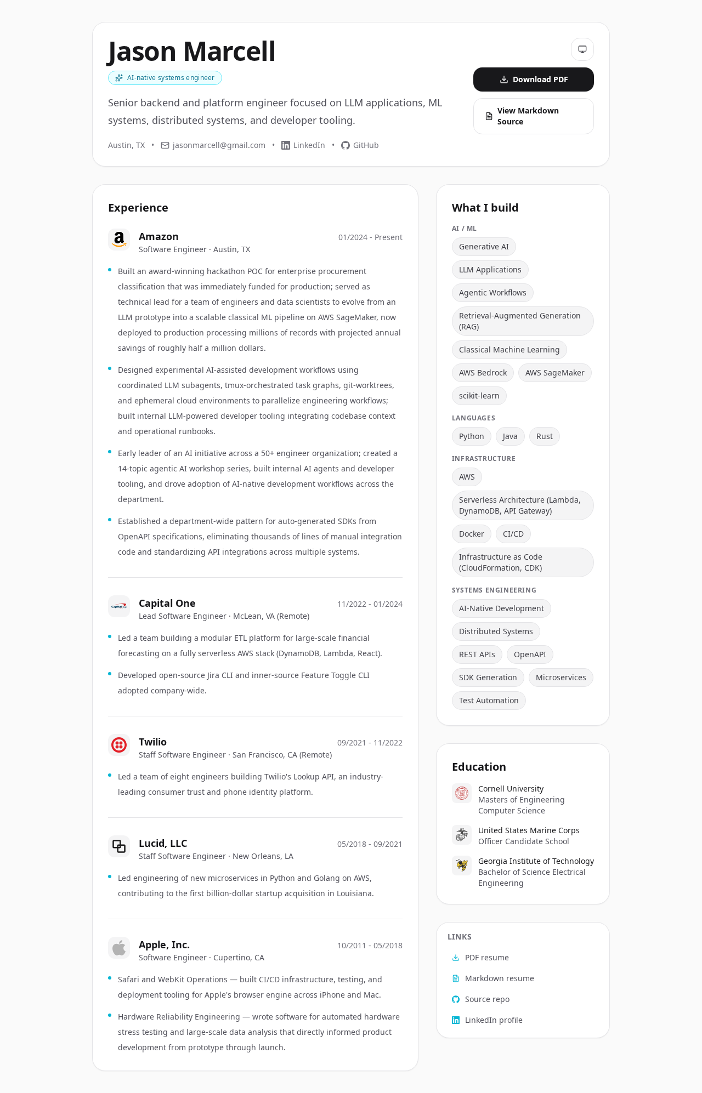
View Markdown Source (528, 116)
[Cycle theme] (582, 49)
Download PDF (540, 79)
